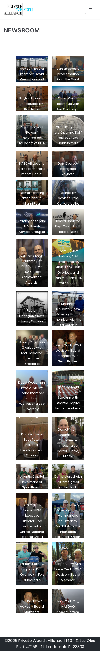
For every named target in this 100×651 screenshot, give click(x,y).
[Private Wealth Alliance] (18, 9)
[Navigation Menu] (90, 10)
